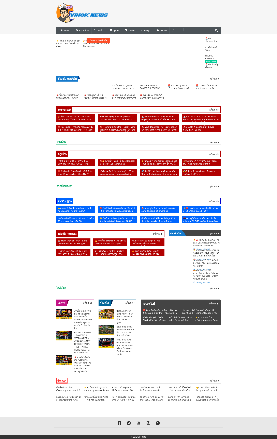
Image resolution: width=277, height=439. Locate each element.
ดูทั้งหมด (213, 109)
